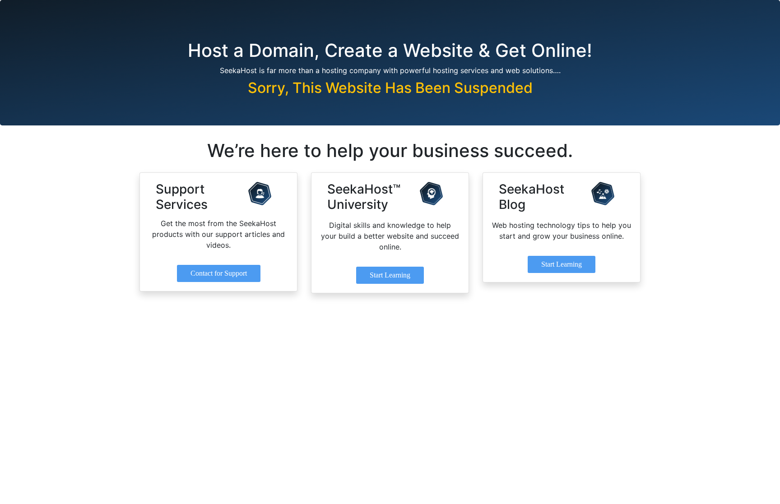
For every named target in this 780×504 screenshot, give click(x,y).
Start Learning (390, 275)
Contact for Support (218, 273)
